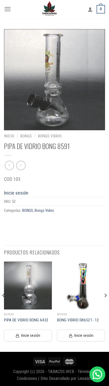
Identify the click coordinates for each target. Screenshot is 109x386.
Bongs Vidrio (50, 136)
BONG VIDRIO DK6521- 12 (78, 320)
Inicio (9, 136)
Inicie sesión (16, 193)
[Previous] (3, 306)
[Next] (105, 306)
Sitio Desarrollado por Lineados (66, 378)
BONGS (26, 136)
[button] (97, 374)
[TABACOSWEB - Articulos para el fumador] (49, 9)
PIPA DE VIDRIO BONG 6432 (26, 320)
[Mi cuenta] (90, 9)
